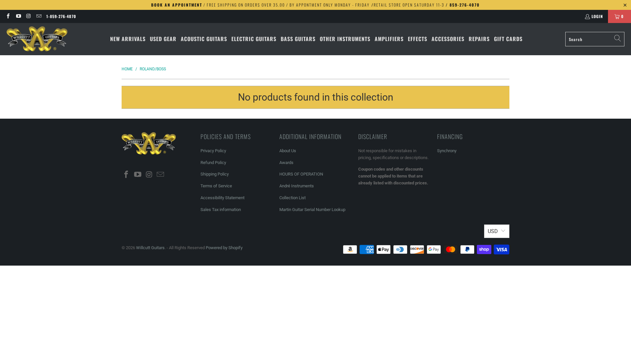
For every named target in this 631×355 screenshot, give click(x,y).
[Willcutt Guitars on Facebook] (8, 16)
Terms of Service (216, 185)
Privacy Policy (213, 150)
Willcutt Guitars (150, 247)
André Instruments (296, 185)
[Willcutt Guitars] (37, 39)
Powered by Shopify (224, 247)
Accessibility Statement (222, 197)
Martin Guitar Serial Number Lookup (312, 209)
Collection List (292, 197)
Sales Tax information (220, 209)
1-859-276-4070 (61, 16)
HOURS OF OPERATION (301, 174)
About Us (287, 150)
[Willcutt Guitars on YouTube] (18, 16)
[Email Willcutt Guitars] (38, 16)
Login (597, 16)
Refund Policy (213, 162)
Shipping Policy (214, 174)
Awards (286, 162)
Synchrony (446, 150)
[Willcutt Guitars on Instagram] (28, 16)
